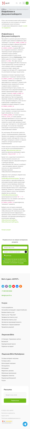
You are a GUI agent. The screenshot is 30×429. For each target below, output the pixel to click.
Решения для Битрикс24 (9, 378)
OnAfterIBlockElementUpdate (10, 178)
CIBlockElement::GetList (13, 150)
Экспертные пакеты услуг (9, 319)
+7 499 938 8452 (7, 291)
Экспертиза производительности (11, 322)
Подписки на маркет (8, 346)
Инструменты (6, 366)
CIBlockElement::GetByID (9, 220)
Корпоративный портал (9, 344)
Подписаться (15, 400)
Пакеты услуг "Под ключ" (9, 315)
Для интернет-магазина (8, 363)
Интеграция (5, 368)
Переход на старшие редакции (11, 324)
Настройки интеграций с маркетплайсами (14, 310)
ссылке (21, 262)
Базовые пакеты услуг (8, 312)
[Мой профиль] (24, 3)
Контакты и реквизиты (8, 413)
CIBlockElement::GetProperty (10, 222)
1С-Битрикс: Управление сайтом (11, 339)
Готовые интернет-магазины (10, 358)
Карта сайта (5, 415)
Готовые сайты (6, 361)
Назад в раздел (6, 229)
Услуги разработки (7, 307)
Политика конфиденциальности (11, 418)
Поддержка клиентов (8, 375)
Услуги (4, 380)
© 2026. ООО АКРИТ (8, 410)
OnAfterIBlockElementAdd (9, 195)
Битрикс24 (5, 341)
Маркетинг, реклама (8, 370)
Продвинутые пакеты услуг (10, 317)
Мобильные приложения (9, 373)
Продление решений (8, 327)
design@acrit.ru (7, 295)
